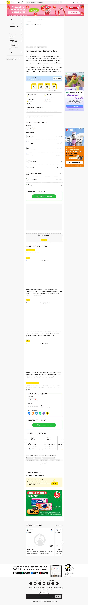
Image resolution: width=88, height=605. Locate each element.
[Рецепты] (21, 19)
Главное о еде (13, 30)
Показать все (44, 464)
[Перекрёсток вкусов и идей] (21, 41)
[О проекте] (21, 52)
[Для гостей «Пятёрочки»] (21, 37)
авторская (29, 104)
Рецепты (12, 19)
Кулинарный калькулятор (32, 117)
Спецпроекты (13, 22)
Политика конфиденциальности (39, 587)
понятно (58, 596)
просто (36, 455)
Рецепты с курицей (52, 455)
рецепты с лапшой (44, 460)
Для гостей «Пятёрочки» (13, 37)
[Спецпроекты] (21, 22)
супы (27, 455)
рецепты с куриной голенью (32, 460)
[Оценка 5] (37, 406)
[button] (25, 441)
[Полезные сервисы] (21, 26)
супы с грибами (29, 457)
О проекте (12, 52)
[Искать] (61, 2)
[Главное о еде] (21, 30)
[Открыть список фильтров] (57, 2)
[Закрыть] (62, 587)
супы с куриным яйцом (55, 460)
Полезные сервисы (14, 26)
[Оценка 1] (29, 406)
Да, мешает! (44, 239)
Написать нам (45, 592)
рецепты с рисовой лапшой (49, 457)
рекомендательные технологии (44, 596)
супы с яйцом (38, 457)
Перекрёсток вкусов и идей (13, 41)
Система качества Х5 (14, 48)
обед (31, 455)
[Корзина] (74, 2)
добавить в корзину (45, 196)
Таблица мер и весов (46, 117)
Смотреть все (59, 525)
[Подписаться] (51, 530)
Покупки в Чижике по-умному (14, 44)
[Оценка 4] (35, 406)
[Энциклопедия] (21, 33)
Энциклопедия (13, 33)
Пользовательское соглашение (52, 587)
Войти (54, 483)
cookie (53, 596)
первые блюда (43, 455)
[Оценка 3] (33, 406)
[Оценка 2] (31, 406)
